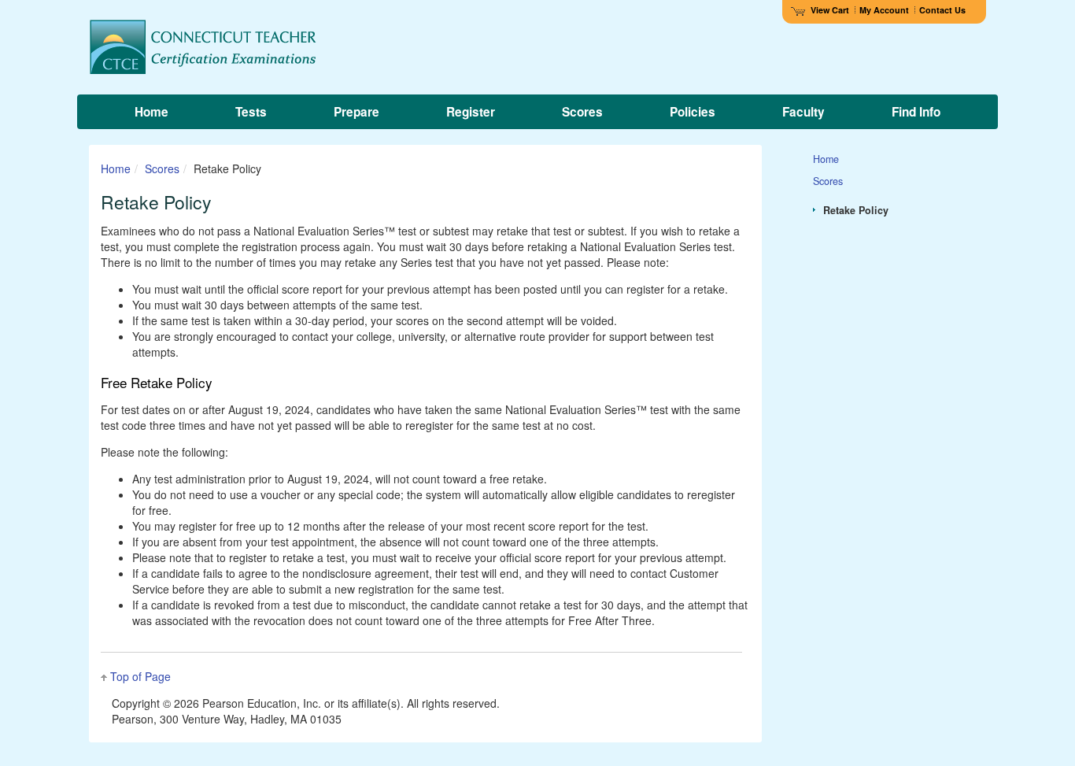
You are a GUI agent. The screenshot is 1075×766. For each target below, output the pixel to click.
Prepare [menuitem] (356, 111)
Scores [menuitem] (582, 111)
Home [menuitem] (151, 111)
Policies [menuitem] (692, 111)
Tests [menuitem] (251, 111)
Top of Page (140, 676)
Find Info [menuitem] (916, 111)
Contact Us (942, 10)
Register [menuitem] (470, 111)
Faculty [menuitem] (803, 111)
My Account (884, 10)
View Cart (830, 10)
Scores (162, 168)
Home (116, 168)
